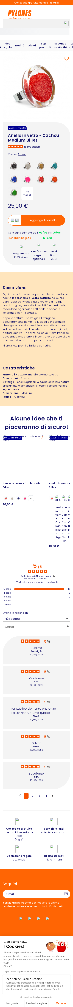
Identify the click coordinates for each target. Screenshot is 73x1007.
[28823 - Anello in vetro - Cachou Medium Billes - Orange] (54, 179)
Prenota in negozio (19, 238)
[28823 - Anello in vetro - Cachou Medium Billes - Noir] (14, 165)
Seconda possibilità (60, 45)
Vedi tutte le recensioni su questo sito (37, 582)
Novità (19, 45)
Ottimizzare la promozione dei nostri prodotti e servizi (33, 983)
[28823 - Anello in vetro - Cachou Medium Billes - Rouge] (41, 179)
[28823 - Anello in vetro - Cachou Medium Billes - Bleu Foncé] (14, 179)
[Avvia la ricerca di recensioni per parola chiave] (68, 626)
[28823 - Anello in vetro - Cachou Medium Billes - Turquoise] (54, 165)
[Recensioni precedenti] (20, 795)
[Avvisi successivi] (53, 796)
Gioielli (32, 45)
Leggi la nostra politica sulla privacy (22, 971)
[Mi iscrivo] (65, 894)
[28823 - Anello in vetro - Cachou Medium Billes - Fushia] (27, 179)
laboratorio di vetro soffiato (31, 298)
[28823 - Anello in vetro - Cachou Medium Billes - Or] (41, 165)
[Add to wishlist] (66, 58)
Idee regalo (7, 45)
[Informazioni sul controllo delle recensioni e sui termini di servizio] (53, 576)
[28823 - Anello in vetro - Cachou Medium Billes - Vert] (14, 192)
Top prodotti (45, 45)
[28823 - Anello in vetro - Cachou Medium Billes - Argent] (27, 165)
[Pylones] (20, 14)
